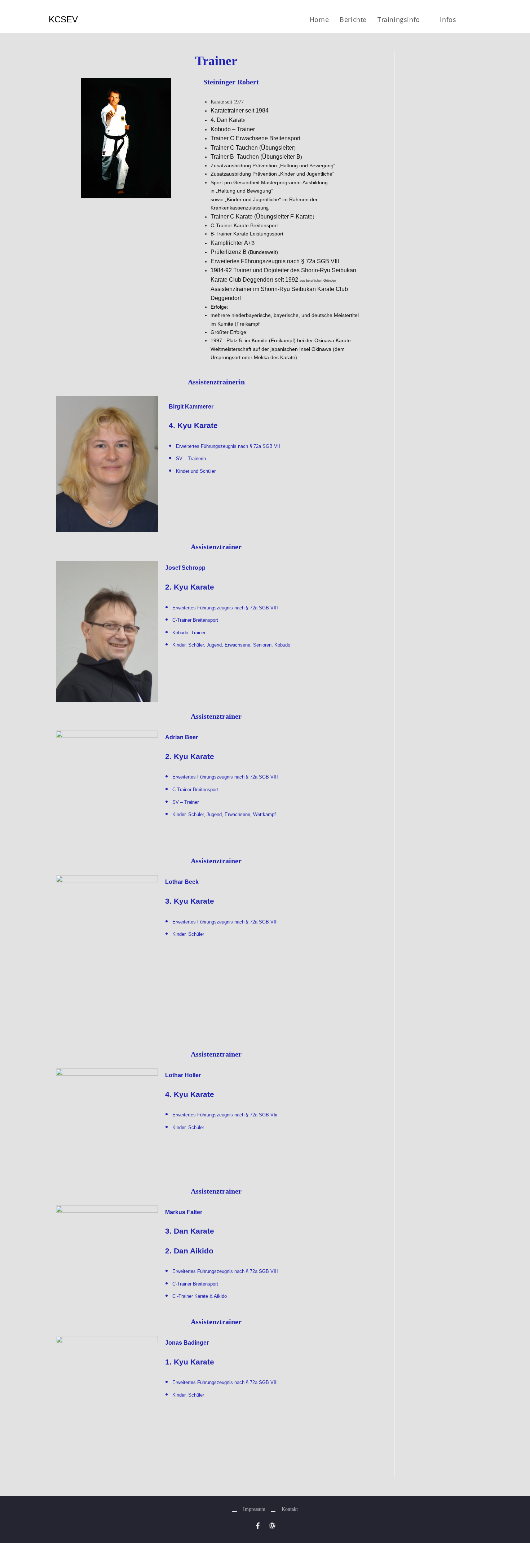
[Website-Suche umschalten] (479, 19)
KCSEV (63, 19)
